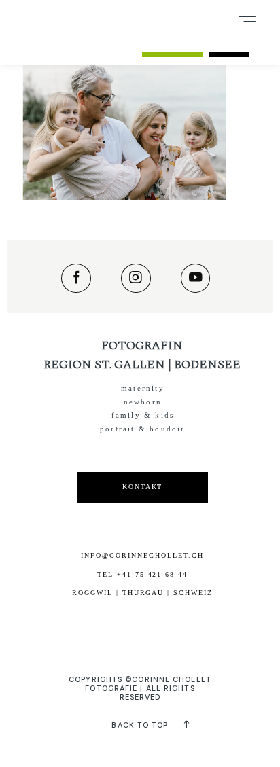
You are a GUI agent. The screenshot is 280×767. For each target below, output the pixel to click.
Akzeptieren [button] (172, 46)
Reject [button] (229, 46)
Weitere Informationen (84, 46)
